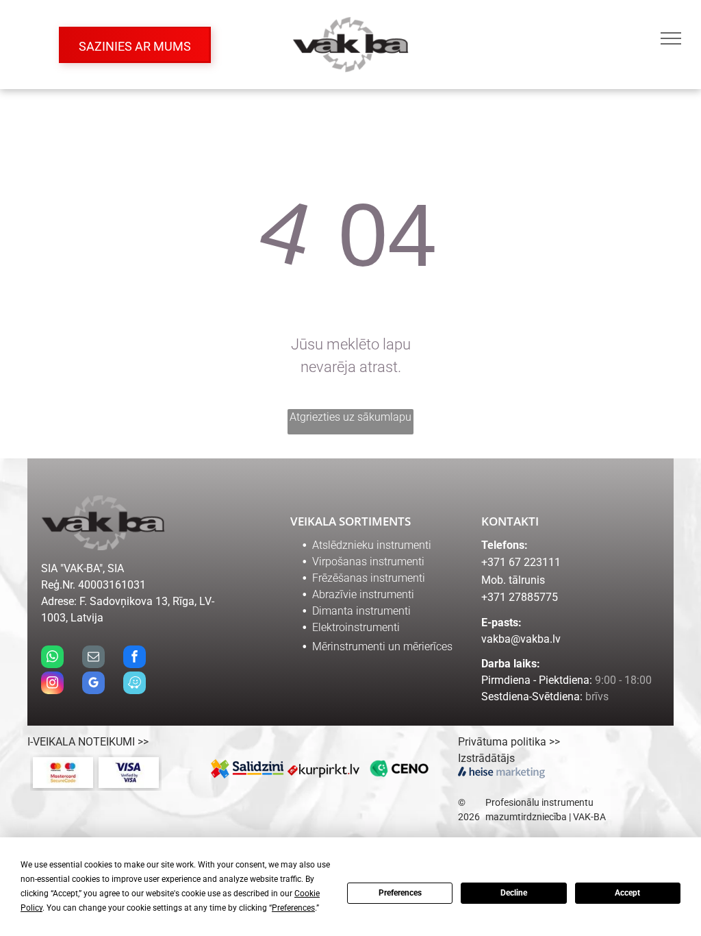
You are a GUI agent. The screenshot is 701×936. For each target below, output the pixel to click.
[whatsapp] (52, 658)
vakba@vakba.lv (521, 638)
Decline (513, 893)
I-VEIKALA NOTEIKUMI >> (88, 741)
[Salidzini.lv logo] (248, 769)
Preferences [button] (293, 908)
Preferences (400, 893)
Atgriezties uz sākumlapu (350, 416)
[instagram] (52, 685)
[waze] (134, 685)
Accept (627, 893)
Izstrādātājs (486, 758)
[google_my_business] (93, 685)
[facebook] (134, 658)
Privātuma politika (502, 741)
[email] (93, 658)
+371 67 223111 (521, 562)
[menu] (671, 38)
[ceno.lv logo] (399, 769)
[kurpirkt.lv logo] (323, 769)
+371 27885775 (519, 597)
